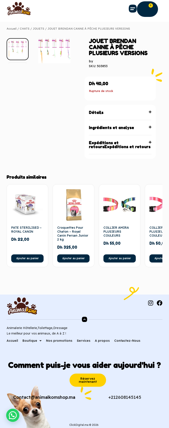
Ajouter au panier (27, 258)
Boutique (29, 341)
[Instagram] (150, 303)
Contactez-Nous (127, 341)
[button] (133, 8)
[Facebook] (159, 303)
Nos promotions (59, 341)
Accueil (12, 28)
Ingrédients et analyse (111, 127)
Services (83, 341)
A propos (102, 341)
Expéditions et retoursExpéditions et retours (120, 144)
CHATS (24, 28)
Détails (96, 112)
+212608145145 (124, 397)
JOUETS (38, 28)
